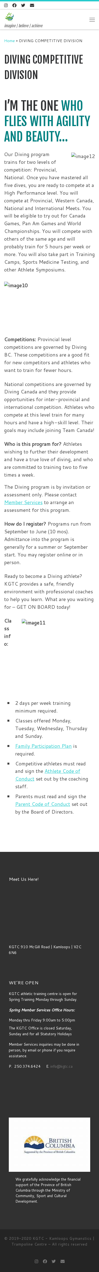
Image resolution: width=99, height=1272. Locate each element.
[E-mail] (32, 5)
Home (9, 41)
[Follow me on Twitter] (23, 5)
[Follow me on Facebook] (14, 5)
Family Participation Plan (43, 745)
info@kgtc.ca (61, 1066)
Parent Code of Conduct (42, 804)
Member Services (23, 502)
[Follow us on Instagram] (6, 5)
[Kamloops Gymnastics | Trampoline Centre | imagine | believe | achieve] (9, 17)
